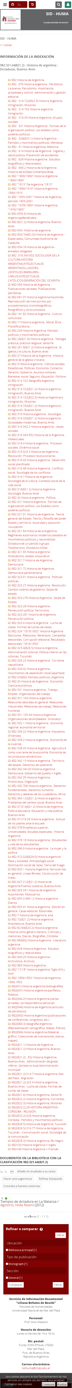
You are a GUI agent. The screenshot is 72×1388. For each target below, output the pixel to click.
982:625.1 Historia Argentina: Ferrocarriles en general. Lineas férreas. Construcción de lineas (37, 873)
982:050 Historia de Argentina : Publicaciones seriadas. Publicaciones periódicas (32, 289)
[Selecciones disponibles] (12, 1171)
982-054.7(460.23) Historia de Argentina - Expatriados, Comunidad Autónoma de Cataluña (36, 239)
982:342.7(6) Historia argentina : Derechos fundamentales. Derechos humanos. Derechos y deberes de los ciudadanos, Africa (37, 790)
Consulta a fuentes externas (22, 1186)
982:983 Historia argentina (28, 965)
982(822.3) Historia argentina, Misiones (36, 1103)
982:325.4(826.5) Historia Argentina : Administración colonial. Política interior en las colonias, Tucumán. (37, 652)
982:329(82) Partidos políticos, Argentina (37, 677)
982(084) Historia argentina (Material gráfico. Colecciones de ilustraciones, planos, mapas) (36, 1036)
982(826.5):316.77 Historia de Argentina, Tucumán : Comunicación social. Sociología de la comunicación (37, 1132)
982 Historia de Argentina (27, 80)
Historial (32, 4)
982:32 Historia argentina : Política (33, 497)
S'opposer (48, 1384)
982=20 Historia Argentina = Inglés (33, 1145)
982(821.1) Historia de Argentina (32, 1045)
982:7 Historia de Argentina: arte (32, 915)
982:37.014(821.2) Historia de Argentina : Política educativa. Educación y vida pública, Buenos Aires (36, 811)
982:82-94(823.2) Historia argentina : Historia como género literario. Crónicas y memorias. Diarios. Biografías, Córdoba (34, 932)
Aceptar (62, 1384)
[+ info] (2, 1198)
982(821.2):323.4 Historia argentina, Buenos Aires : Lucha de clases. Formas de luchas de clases (35, 1086)
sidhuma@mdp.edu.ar (36, 1368)
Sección (13, 1270)
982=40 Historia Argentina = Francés (34, 1149)
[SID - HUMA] (12, 20)
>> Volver (6, 45)
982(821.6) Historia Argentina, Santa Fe (36, 1095)
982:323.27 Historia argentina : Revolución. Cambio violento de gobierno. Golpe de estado (37, 589)
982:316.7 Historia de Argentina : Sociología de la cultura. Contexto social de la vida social (36, 481)
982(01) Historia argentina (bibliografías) (37, 986)
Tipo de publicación (22, 1257)
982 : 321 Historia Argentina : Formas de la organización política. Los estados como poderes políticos (37, 130)
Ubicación (14, 1243)
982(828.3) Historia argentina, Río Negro (37, 1141)
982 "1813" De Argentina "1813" (32, 184)
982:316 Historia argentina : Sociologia (36, 414)
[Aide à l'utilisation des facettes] (41, 1229)
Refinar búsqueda (50, 1179)
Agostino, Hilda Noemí (17, 1205)
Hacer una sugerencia (18, 1179)
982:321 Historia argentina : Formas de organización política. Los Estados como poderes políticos (34, 506)
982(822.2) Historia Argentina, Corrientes (37, 1099)
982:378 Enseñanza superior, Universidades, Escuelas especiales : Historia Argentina (36, 832)
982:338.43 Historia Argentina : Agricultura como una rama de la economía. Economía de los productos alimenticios (37, 752)
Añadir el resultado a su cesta (36, 1171)
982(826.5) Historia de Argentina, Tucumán (38, 1124)
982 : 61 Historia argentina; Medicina (34, 147)
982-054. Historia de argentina (31, 230)
